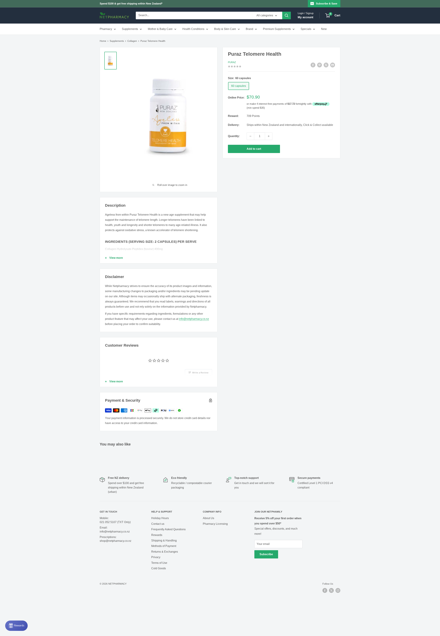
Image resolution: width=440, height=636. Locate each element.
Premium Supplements (277, 29)
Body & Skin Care (225, 29)
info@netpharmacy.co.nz (194, 318)
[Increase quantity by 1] (268, 136)
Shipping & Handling (164, 540)
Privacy (155, 557)
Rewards (156, 535)
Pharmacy (106, 29)
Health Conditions (193, 29)
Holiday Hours (160, 518)
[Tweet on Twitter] (326, 65)
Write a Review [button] (200, 372)
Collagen (132, 41)
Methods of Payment (163, 546)
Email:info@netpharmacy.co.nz (115, 529)
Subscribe (266, 554)
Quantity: (234, 136)
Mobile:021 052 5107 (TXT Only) (115, 520)
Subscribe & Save (326, 3)
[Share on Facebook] (313, 65)
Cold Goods (158, 568)
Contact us (157, 523)
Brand (249, 29)
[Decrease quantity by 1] (250, 136)
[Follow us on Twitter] (331, 590)
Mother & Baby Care (160, 29)
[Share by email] (332, 65)
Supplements (130, 29)
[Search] (286, 15)
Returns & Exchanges (164, 551)
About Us (208, 518)
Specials (306, 29)
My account (305, 17)
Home (103, 41)
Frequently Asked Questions (168, 529)
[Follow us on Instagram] (338, 590)
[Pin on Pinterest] (319, 65)
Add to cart (254, 148)
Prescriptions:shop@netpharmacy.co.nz (115, 539)
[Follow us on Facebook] (324, 590)
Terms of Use (159, 562)
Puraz (232, 62)
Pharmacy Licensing (215, 523)
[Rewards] (16, 626)
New (324, 29)
